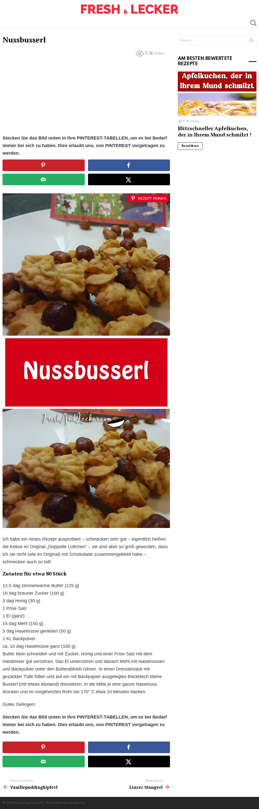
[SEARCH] (253, 23)
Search (251, 41)
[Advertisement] (86, 96)
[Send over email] (43, 179)
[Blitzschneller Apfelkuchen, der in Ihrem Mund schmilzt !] (217, 94)
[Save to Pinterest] (43, 165)
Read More (190, 146)
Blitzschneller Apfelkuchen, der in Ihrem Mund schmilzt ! (214, 131)
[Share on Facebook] (129, 165)
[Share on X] (129, 179)
